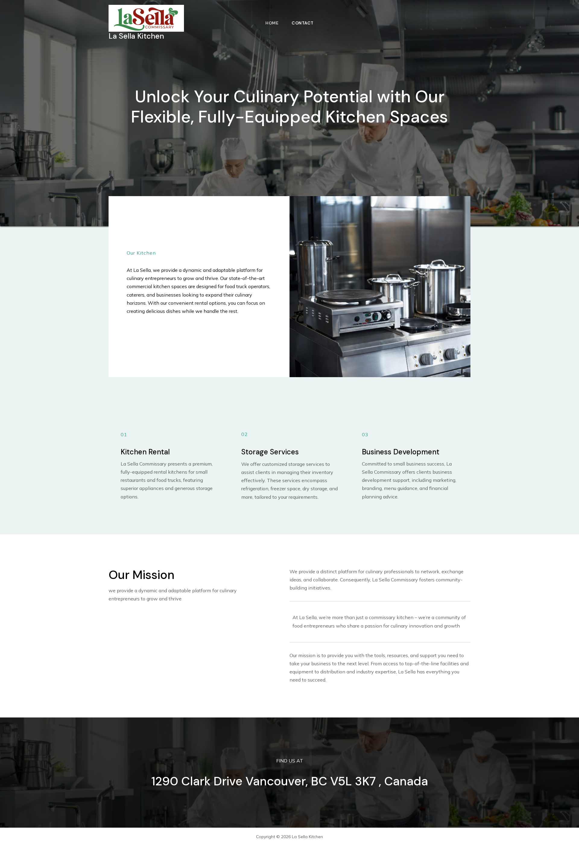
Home (271, 23)
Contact (303, 23)
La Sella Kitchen (136, 36)
